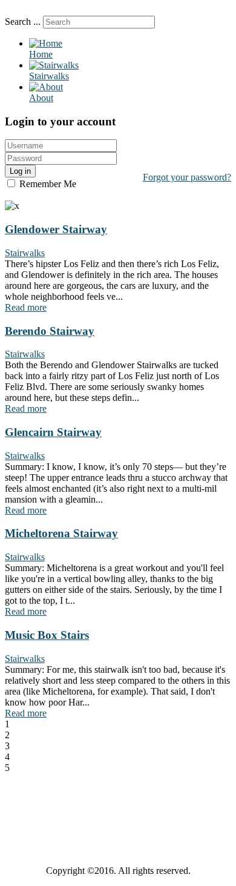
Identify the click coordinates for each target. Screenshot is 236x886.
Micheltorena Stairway (61, 533)
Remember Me (46, 184)
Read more (26, 307)
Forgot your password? (187, 177)
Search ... (23, 21)
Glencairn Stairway (53, 432)
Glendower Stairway (56, 229)
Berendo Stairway (49, 331)
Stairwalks (25, 253)
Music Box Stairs (47, 635)
